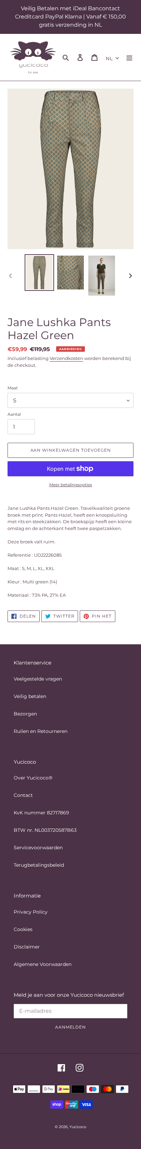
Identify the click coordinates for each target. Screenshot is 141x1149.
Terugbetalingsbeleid (39, 865)
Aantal (14, 414)
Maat (13, 387)
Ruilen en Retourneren (40, 731)
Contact (23, 795)
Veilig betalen (30, 696)
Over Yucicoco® (33, 778)
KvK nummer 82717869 (41, 813)
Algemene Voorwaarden (43, 964)
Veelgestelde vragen (38, 679)
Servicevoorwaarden (38, 847)
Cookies (23, 929)
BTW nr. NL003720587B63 (45, 830)
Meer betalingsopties (70, 484)
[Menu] (129, 57)
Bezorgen (25, 714)
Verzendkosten (66, 358)
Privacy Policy (31, 912)
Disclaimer (27, 947)
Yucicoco (77, 1126)
